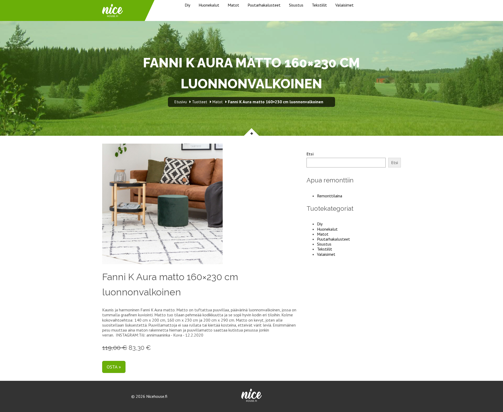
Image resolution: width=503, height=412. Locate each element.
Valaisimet (344, 5)
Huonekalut (209, 5)
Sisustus (296, 5)
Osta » (114, 367)
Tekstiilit (319, 5)
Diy (187, 5)
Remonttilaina (329, 195)
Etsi (310, 153)
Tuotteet (199, 101)
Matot (233, 5)
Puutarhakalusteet (264, 5)
